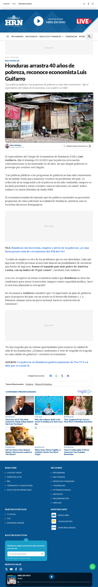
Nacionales (15, 57)
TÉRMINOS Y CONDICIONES (20, 485)
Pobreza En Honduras (43, 384)
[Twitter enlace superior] (84, 4)
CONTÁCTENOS (14, 472)
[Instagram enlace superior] (93, 4)
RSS (8, 481)
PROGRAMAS (17, 36)
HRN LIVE (57, 503)
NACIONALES (31, 36)
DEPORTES (58, 494)
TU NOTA (6, 4)
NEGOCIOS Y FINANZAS (50, 36)
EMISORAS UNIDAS (25, 4)
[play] (51, 576)
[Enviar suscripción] (42, 554)
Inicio (7, 57)
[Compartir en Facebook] (50, 375)
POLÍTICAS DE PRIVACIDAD (19, 490)
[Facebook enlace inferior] (16, 569)
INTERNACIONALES (62, 490)
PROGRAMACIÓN (61, 498)
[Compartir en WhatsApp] (56, 375)
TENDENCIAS (71, 36)
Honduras (29, 384)
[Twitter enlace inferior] (6, 569)
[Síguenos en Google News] (67, 375)
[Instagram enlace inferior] (20, 569)
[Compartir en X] (62, 375)
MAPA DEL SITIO (14, 477)
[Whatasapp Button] (92, 567)
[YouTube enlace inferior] (11, 569)
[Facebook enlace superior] (88, 4)
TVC (14, 4)
